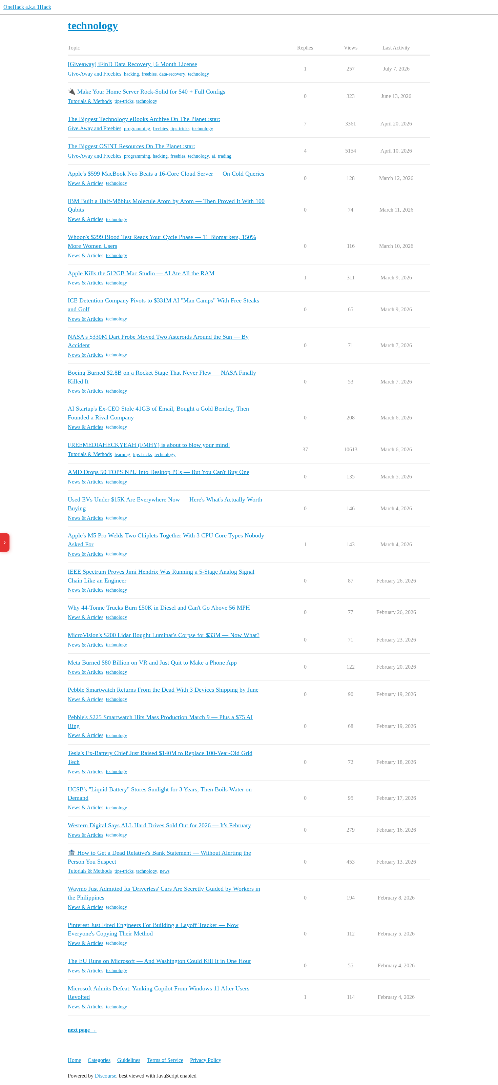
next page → (82, 1030)
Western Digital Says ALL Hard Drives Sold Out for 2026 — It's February (159, 825)
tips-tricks (124, 101)
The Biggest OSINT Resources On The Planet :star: (131, 146)
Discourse (105, 1076)
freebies (149, 74)
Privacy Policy (205, 1060)
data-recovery (172, 74)
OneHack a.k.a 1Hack (27, 7)
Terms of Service (165, 1060)
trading (224, 156)
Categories (99, 1060)
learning (122, 454)
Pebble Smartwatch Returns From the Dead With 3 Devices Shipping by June (163, 689)
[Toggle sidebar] (4, 542)
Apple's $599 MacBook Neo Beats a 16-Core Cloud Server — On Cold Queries (166, 173)
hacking (131, 74)
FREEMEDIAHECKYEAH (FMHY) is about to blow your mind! (149, 444)
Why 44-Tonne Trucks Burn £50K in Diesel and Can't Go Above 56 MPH (159, 607)
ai (213, 156)
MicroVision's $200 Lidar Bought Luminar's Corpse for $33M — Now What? (164, 635)
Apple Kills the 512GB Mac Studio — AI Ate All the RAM (141, 273)
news (164, 871)
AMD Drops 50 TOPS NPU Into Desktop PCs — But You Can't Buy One (158, 472)
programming (137, 128)
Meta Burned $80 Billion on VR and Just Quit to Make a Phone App (152, 662)
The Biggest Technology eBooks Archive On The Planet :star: (144, 119)
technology (198, 74)
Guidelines (128, 1060)
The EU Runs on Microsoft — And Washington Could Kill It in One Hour (159, 961)
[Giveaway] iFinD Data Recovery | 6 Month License (132, 64)
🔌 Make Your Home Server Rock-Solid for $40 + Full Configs (146, 91)
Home (74, 1060)
